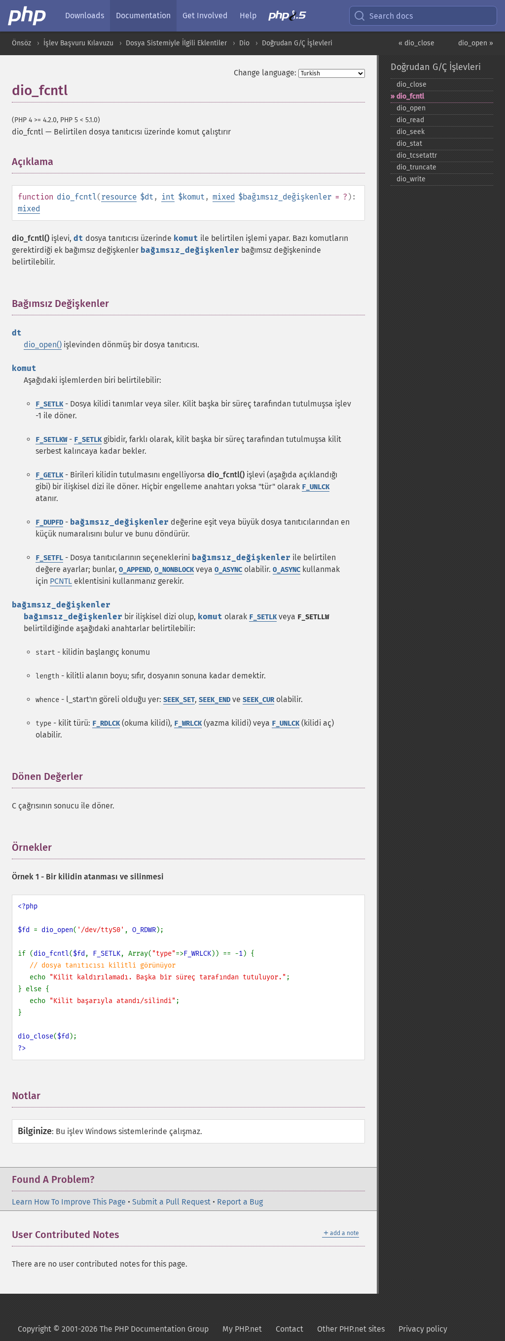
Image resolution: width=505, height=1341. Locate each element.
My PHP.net (242, 1329)
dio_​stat (409, 143)
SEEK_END (214, 700)
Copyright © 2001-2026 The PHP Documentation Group (113, 1329)
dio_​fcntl (410, 96)
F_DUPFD (49, 522)
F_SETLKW (51, 440)
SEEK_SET (179, 700)
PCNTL (61, 581)
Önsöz (21, 43)
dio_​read (410, 120)
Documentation (143, 15)
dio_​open (411, 108)
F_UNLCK (315, 487)
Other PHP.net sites (351, 1329)
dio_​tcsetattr (417, 155)
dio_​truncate (416, 167)
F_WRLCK (188, 723)
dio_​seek (411, 132)
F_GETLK (49, 475)
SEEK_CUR (258, 700)
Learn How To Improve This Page (69, 1202)
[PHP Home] (27, 16)
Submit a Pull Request (171, 1202)
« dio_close (416, 43)
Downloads (84, 15)
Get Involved (205, 15)
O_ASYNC (228, 570)
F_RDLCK (106, 723)
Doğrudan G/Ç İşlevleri (297, 43)
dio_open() (43, 344)
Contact (289, 1329)
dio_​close (412, 84)
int (168, 196)
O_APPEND (134, 570)
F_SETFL (49, 558)
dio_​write (411, 179)
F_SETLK (49, 404)
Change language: (265, 72)
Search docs (391, 16)
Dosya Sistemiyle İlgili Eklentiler (176, 43)
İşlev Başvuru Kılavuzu (78, 43)
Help (248, 15)
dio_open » (475, 43)
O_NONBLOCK (174, 570)
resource (119, 196)
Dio (244, 43)
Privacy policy (422, 1329)
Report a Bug (240, 1202)
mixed (224, 196)
